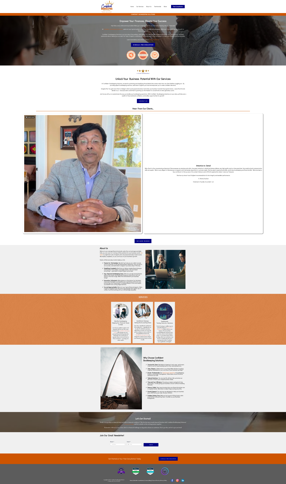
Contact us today (129, 424)
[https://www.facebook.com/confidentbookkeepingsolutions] (172, 480)
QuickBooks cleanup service (142, 335)
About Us (148, 6)
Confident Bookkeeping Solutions (113, 29)
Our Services (139, 6)
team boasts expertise (168, 373)
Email (129, 441)
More (165, 6)
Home (132, 6)
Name (112, 441)
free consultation (154, 40)
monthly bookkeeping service (121, 331)
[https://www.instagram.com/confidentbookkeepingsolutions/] (177, 480)
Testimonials (157, 6)
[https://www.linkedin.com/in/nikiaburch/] (182, 480)
